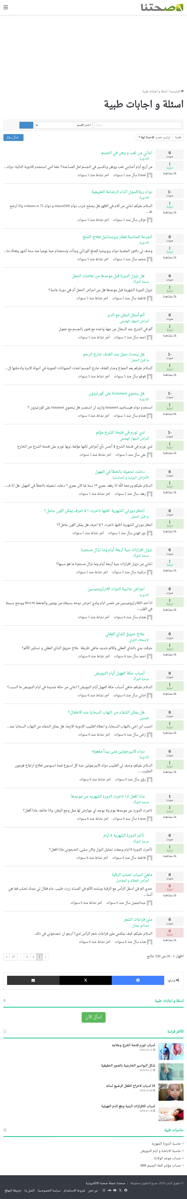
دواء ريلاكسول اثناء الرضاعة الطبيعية (121, 192)
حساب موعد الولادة (167, 1159)
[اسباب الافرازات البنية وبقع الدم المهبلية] (171, 1112)
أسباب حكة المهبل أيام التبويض (119, 673)
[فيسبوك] (138, 980)
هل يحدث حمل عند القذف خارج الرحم (114, 354)
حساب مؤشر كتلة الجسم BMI (160, 1166)
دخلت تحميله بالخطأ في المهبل (120, 472)
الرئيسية (175, 91)
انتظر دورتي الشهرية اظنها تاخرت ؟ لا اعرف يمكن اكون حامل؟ (94, 511)
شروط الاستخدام (74, 1191)
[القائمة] (5, 9)
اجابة (169, 166)
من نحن (93, 1191)
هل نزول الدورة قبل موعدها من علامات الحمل (108, 276)
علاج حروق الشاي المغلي (125, 634)
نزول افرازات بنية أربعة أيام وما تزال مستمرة (116, 550)
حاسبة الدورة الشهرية (166, 1144)
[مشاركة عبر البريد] (33, 980)
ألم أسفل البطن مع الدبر (126, 315)
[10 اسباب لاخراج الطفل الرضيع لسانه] (171, 1092)
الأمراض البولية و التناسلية (131, 478)
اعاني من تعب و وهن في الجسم (126, 153)
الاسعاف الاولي (139, 640)
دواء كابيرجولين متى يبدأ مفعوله (118, 751)
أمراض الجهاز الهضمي (135, 321)
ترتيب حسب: (155, 137)
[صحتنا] (162, 7)
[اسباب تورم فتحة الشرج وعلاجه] (171, 1051)
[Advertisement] (93, 50)
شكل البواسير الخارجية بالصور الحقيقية (128, 1066)
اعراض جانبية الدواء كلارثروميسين (116, 589)
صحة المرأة (141, 282)
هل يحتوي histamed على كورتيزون (116, 393)
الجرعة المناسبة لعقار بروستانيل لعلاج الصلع (117, 237)
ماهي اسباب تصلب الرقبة (132, 875)
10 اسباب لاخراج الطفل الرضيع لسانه (130, 1086)
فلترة (178, 137)
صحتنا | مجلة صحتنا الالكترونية (105, 1183)
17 (13, 957)
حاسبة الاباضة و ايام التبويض (160, 1151)
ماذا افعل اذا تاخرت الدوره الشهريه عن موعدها (108, 796)
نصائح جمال (141, 926)
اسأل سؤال (12, 137)
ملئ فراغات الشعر (138, 919)
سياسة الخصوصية (49, 1191)
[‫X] (86, 980)
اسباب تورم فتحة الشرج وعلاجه (133, 1045)
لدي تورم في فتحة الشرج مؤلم (120, 432)
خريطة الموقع (13, 1191)
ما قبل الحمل (140, 360)
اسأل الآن (94, 1017)
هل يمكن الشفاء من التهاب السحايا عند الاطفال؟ (106, 712)
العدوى (145, 718)
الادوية (144, 159)
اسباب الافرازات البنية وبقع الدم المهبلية (128, 1106)
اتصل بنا (29, 1191)
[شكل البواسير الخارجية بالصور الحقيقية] (171, 1071)
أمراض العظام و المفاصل (133, 881)
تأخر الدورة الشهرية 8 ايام (124, 835)
